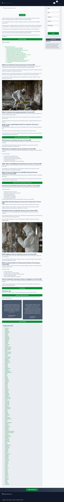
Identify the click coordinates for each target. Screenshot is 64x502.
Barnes (6, 411)
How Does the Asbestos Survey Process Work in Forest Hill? (16, 55)
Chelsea (6, 365)
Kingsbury (7, 451)
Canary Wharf (7, 349)
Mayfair (6, 373)
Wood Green (7, 435)
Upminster (7, 467)
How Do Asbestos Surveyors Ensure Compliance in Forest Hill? (16, 61)
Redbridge (7, 423)
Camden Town (7, 397)
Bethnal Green (7, 368)
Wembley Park (7, 453)
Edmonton (7, 446)
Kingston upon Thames (9, 432)
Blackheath (7, 336)
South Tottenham (8, 418)
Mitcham (6, 363)
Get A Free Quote (22, 321)
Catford (6, 329)
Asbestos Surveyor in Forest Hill (10, 46)
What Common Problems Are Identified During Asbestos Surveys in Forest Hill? (19, 54)
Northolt (6, 472)
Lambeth (6, 335)
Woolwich (7, 369)
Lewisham (7, 330)
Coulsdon (7, 413)
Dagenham (7, 440)
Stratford (6, 391)
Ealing (6, 452)
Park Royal (7, 438)
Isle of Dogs (7, 344)
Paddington (7, 394)
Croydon (6, 354)
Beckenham (7, 331)
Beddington (7, 360)
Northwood (7, 484)
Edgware (6, 474)
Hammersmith (7, 408)
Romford (6, 457)
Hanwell (6, 450)
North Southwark (8, 352)
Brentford (6, 437)
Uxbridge (6, 482)
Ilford (6, 421)
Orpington (7, 396)
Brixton (6, 334)
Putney (6, 387)
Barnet (6, 471)
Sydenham (7, 328)
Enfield (6, 465)
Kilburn (6, 416)
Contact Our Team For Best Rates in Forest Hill (22, 182)
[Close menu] (57, 1)
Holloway (6, 406)
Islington (6, 383)
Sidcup (6, 375)
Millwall (6, 343)
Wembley (6, 448)
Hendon (6, 443)
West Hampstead (8, 422)
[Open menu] (54, 3)
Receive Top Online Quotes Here (22, 295)
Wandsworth (7, 370)
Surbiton (6, 433)
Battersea (7, 359)
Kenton (6, 466)
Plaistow (6, 378)
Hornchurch (7, 460)
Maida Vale (7, 404)
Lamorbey (7, 379)
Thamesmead (7, 407)
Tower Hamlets (7, 357)
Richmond (7, 427)
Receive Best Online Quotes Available (22, 137)
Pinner (6, 480)
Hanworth (7, 462)
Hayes (6, 476)
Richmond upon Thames (9, 431)
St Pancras (7, 389)
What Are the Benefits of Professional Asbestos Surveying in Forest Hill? (18, 60)
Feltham (6, 470)
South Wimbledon (8, 372)
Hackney (6, 388)
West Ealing (7, 447)
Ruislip (6, 481)
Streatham (7, 340)
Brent (6, 442)
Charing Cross (7, 362)
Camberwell (7, 338)
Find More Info (9, 62)
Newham (6, 392)
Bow (6, 374)
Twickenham (7, 441)
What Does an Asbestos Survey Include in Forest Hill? (15, 52)
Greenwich (7, 339)
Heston (6, 461)
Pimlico (6, 355)
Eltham (6, 350)
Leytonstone (7, 417)
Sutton (6, 399)
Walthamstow (7, 426)
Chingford (7, 455)
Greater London (8, 353)
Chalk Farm (7, 403)
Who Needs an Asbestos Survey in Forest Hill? (14, 51)
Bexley (6, 409)
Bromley (6, 367)
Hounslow (7, 456)
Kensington (7, 393)
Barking (6, 412)
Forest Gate (7, 401)
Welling (6, 382)
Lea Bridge (7, 402)
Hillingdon (7, 479)
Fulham (6, 384)
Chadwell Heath (8, 445)
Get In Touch (53, 39)
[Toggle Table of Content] (2, 44)
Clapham (6, 345)
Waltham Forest (8, 436)
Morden (6, 377)
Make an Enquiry (32, 489)
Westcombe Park (8, 348)
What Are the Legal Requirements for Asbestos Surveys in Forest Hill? (17, 50)
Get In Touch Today (22, 39)
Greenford (7, 458)
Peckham (6, 333)
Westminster (7, 358)
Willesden (7, 428)
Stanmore (7, 477)
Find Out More (22, 288)
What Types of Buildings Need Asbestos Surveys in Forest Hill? (16, 53)
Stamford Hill (7, 414)
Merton (6, 364)
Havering (6, 475)
